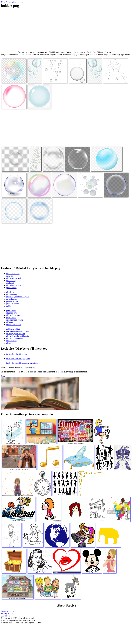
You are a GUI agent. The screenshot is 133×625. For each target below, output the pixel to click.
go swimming (11, 299)
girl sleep (10, 292)
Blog (3, 2)
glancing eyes (11, 313)
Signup (16, 2)
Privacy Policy (7, 613)
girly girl (9, 276)
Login (22, 2)
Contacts (9, 2)
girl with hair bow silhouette (17, 336)
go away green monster (15, 334)
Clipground (13, 617)
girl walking (11, 280)
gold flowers (11, 287)
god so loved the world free (17, 331)
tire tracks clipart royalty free (18, 358)
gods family (11, 310)
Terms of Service (8, 611)
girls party (10, 322)
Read (3, 376)
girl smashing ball (13, 278)
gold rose (10, 306)
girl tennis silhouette (14, 338)
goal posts (10, 283)
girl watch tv (11, 341)
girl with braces (12, 304)
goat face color (12, 301)
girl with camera (12, 273)
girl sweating (11, 294)
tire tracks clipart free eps (16, 354)
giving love (10, 343)
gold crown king (13, 329)
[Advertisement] (66, 29)
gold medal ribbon (13, 324)
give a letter (11, 317)
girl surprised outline (14, 320)
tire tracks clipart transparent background (22, 363)
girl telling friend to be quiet (17, 297)
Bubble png (6, 80)
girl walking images (14, 315)
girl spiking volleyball (15, 285)
